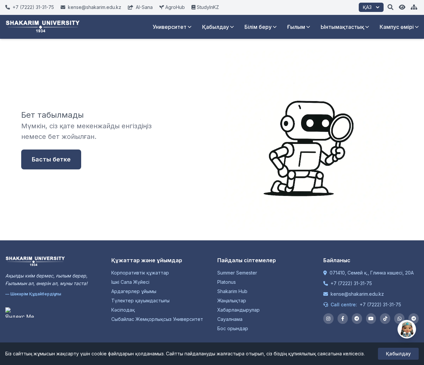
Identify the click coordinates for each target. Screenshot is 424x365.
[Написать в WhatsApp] (399, 318)
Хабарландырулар (238, 310)
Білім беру (258, 27)
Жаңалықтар (231, 300)
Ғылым (296, 27)
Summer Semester (237, 272)
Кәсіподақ (123, 310)
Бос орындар (232, 328)
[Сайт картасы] (414, 7)
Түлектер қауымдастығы (140, 300)
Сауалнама (229, 319)
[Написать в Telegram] (413, 318)
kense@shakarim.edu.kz (357, 294)
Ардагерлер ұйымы (133, 291)
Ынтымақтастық (342, 27)
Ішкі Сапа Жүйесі (130, 282)
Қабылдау (215, 27)
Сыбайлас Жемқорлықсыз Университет (157, 319)
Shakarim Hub (232, 291)
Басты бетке (51, 159)
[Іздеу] (390, 7)
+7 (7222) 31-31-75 (351, 283)
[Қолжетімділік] (402, 7)
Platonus (226, 282)
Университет (169, 27)
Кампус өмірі (397, 27)
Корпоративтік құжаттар (140, 272)
